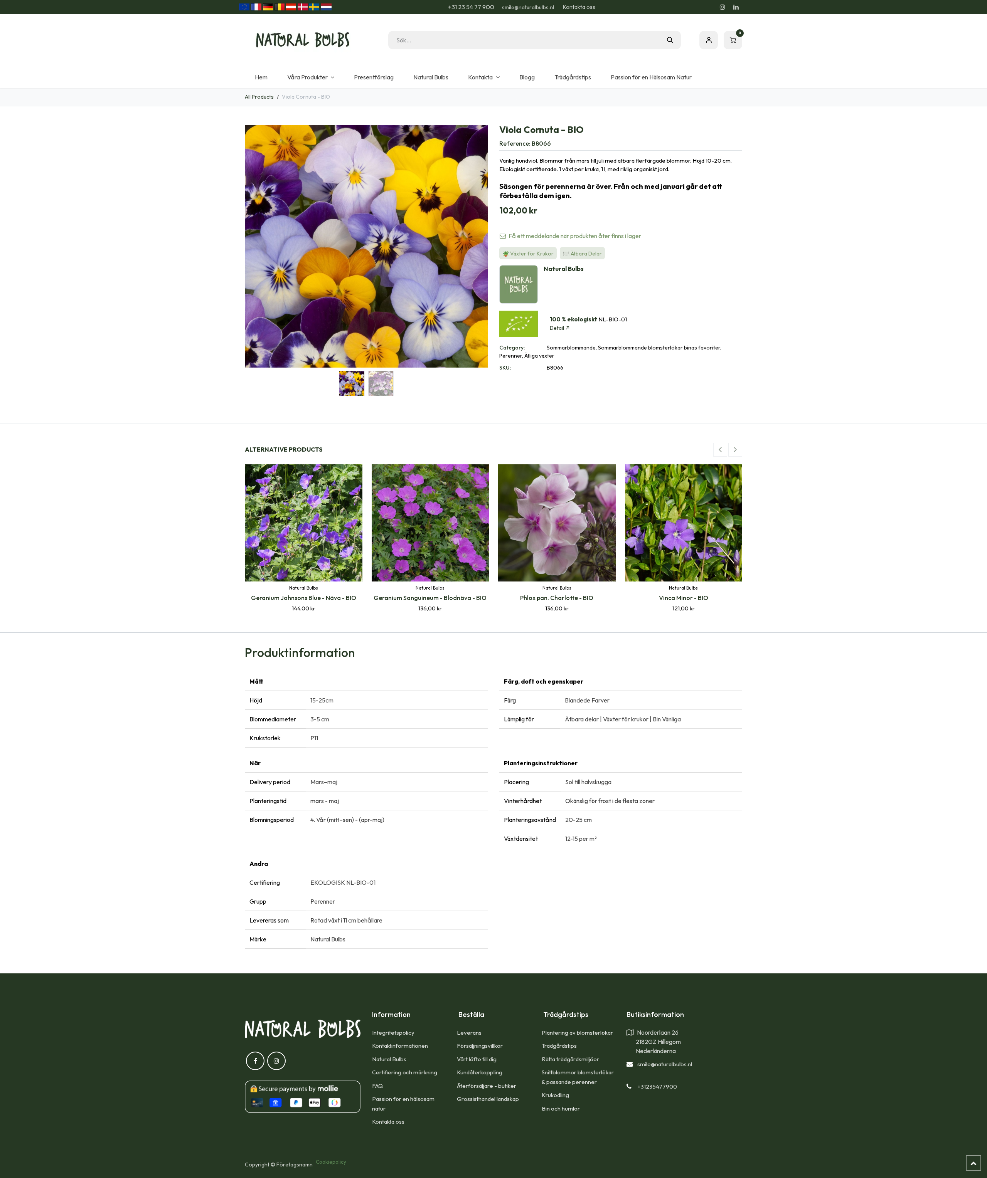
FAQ (377, 1085)
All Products (259, 96)
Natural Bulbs (389, 1059)
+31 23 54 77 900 (470, 7)
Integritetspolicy (393, 1032)
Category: (512, 347)
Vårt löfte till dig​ (477, 1059)
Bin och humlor (561, 1108)
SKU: (505, 367)
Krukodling (555, 1095)
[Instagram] (722, 7)
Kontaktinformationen (400, 1045)
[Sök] (670, 40)
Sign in (708, 40)
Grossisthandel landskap (488, 1098)
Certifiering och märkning (404, 1072)
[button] (257, 246)
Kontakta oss (579, 6)
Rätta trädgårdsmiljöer (571, 1059)
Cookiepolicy (331, 1161)
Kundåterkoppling (479, 1072)
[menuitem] (261, 77)
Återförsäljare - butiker (486, 1085)
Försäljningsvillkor (480, 1045)
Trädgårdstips (559, 1045)
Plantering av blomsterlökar (577, 1032)
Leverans (469, 1032)
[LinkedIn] (736, 7)
